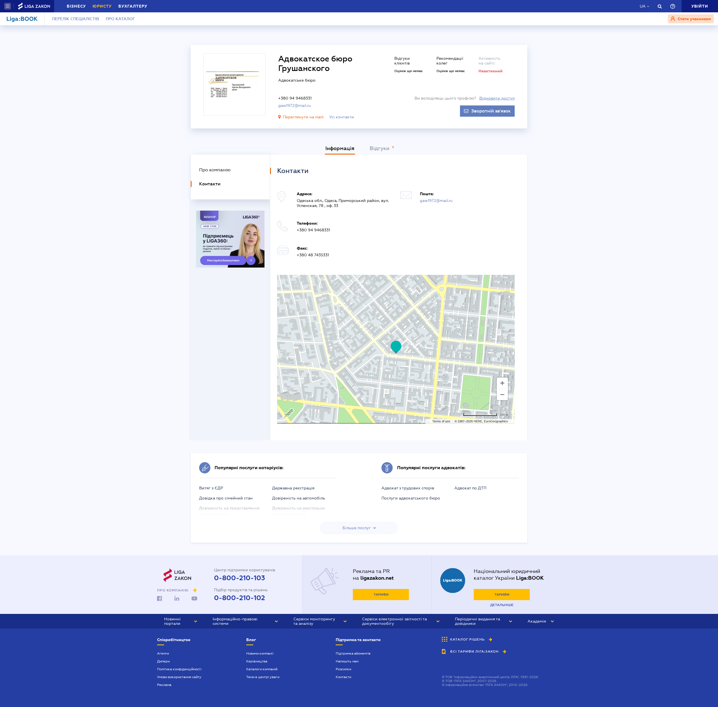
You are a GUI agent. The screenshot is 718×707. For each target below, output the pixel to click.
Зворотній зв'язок (491, 111)
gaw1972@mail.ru (294, 105)
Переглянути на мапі (303, 117)
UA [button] (643, 6)
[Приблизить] (502, 383)
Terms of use (441, 421)
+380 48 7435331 (313, 255)
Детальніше (502, 605)
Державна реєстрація (293, 488)
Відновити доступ (497, 98)
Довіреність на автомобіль (298, 498)
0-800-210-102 (239, 598)
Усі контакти (341, 117)
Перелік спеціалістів (75, 19)
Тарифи (381, 595)
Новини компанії (259, 653)
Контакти (343, 677)
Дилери (163, 661)
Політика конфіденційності (179, 669)
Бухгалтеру (132, 6)
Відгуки (380, 148)
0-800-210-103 (239, 578)
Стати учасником (693, 19)
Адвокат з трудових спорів (407, 488)
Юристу (102, 6)
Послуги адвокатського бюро (410, 498)
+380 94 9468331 (295, 98)
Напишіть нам (347, 661)
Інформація (340, 148)
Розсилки (343, 669)
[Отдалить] (502, 394)
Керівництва (256, 661)
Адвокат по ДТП (470, 488)
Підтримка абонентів (353, 653)
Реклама (164, 685)
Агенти (163, 653)
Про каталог (120, 19)
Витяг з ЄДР (211, 488)
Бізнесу (76, 6)
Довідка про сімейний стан (226, 498)
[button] (7, 6)
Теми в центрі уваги (262, 677)
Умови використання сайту (179, 677)
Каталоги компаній (261, 669)
